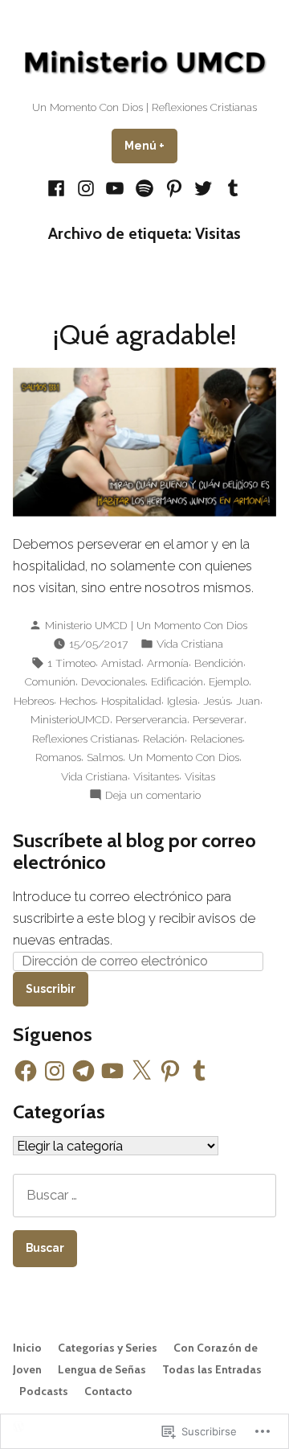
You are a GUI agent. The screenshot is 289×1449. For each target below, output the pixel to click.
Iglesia (182, 700)
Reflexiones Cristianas (84, 738)
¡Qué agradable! (145, 335)
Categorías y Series (107, 1347)
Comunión (50, 681)
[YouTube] (115, 187)
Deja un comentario (153, 796)
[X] (141, 1071)
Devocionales (113, 681)
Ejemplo (229, 681)
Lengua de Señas (102, 1369)
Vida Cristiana (190, 643)
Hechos (77, 700)
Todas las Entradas (212, 1369)
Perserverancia (151, 719)
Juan (248, 700)
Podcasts (43, 1391)
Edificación (177, 681)
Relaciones (216, 738)
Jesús (216, 700)
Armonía (168, 663)
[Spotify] (145, 187)
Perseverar (218, 719)
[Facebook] (58, 187)
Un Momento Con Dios (183, 757)
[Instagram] (86, 187)
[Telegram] (83, 1071)
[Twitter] (203, 187)
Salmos (105, 757)
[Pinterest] (174, 187)
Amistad (121, 663)
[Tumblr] (230, 187)
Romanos (58, 757)
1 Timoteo (71, 663)
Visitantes (156, 776)
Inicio (27, 1347)
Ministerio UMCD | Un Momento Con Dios (146, 625)
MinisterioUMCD (70, 719)
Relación (164, 738)
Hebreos (34, 700)
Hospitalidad (131, 700)
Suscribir (50, 988)
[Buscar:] (144, 1195)
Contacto (108, 1391)
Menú (150, 145)
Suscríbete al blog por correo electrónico (134, 851)
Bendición (218, 663)
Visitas (200, 776)
